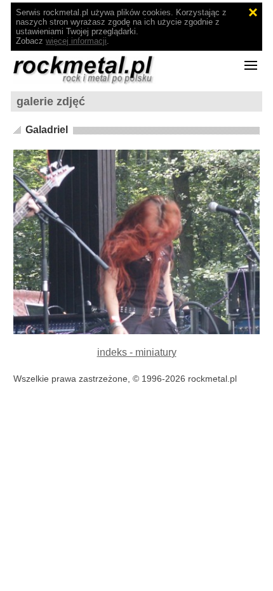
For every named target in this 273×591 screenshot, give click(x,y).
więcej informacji (76, 41)
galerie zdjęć (51, 101)
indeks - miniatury (136, 352)
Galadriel (46, 129)
